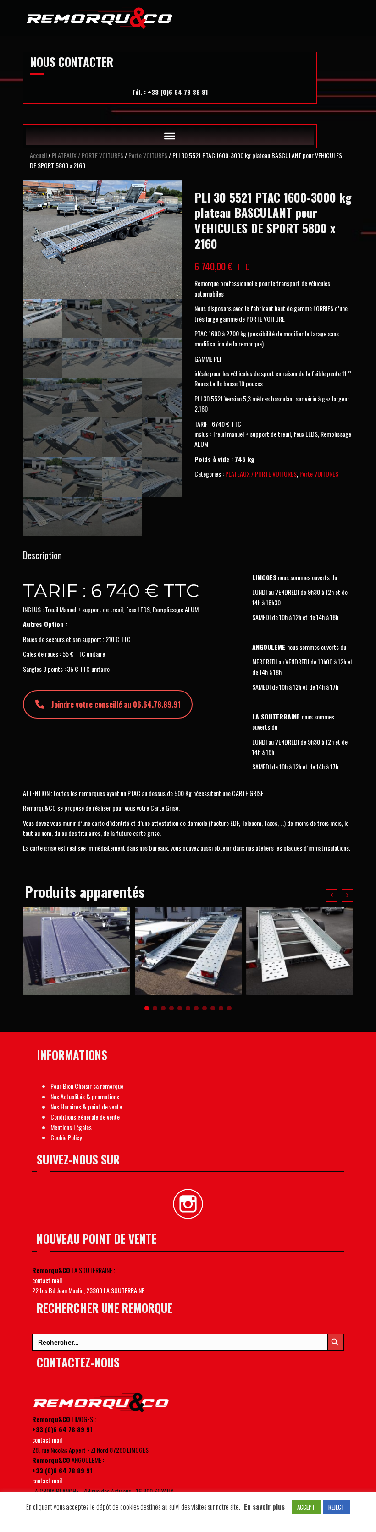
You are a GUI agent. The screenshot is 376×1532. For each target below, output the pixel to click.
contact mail (47, 1280)
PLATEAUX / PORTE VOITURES (87, 155)
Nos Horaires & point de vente (86, 1106)
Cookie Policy (66, 1137)
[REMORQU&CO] (100, 16)
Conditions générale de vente (85, 1116)
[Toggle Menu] (169, 136)
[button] (147, 1008)
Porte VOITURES (147, 155)
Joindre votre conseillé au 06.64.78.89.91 (116, 704)
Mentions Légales (71, 1127)
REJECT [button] (336, 1506)
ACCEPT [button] (306, 1506)
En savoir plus (264, 1506)
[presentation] (331, 895)
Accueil (38, 155)
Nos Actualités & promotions (84, 1096)
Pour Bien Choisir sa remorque (86, 1086)
